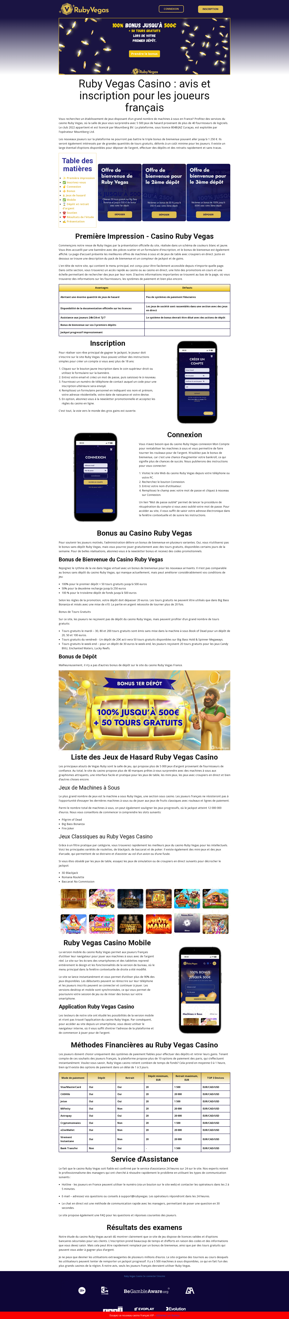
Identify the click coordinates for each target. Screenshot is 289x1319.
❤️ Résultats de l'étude (78, 217)
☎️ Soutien (70, 212)
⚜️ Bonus (69, 191)
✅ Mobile (69, 199)
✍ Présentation (74, 221)
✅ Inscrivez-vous (74, 182)
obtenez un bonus (168, 1315)
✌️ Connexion (72, 186)
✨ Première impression (79, 178)
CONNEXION (171, 9)
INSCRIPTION (210, 9)
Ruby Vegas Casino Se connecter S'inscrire (144, 1276)
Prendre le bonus (144, 54)
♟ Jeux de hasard (74, 195)
